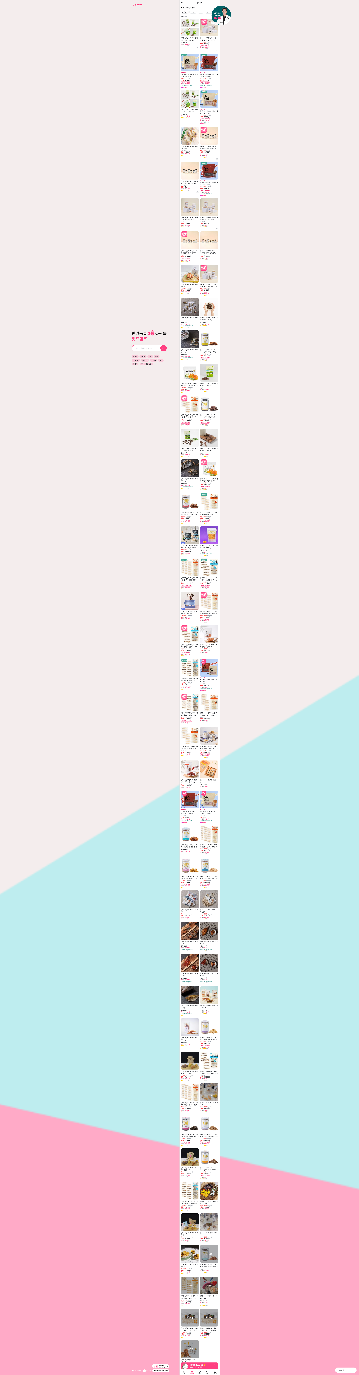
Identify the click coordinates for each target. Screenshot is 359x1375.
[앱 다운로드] (150, 1370)
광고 (197, 47)
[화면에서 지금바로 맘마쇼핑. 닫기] (219, 16)
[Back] (182, 3)
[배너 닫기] (215, 1365)
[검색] (163, 348)
